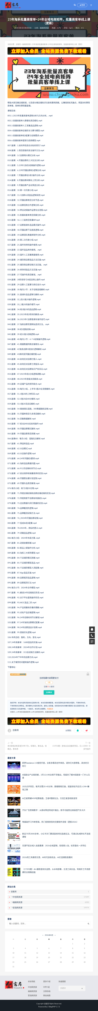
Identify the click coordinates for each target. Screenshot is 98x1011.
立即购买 (49, 692)
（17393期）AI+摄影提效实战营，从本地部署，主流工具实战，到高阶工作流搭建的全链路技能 (56, 870)
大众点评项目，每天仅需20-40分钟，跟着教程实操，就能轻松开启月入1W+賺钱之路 (55, 788)
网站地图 (46, 995)
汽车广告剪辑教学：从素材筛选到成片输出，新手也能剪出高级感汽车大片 (53, 810)
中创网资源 (32, 987)
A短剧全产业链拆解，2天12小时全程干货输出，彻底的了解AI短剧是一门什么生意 (56, 776)
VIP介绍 (46, 987)
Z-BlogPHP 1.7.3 (53, 1007)
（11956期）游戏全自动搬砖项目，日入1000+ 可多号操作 (70, 747)
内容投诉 (50, 709)
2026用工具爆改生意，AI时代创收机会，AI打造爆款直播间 (47, 857)
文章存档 (46, 991)
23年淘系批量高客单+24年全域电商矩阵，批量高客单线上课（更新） (40, 712)
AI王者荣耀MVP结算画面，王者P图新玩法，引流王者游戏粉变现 (49, 798)
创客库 (18, 44)
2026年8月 (49, 935)
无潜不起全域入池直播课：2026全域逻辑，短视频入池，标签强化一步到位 (54, 846)
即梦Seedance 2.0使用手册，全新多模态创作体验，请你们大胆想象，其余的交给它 (55, 764)
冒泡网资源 (32, 995)
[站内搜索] (74, 5)
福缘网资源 (44, 28)
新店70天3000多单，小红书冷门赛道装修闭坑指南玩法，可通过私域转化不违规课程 (56, 835)
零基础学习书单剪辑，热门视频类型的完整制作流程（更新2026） (50, 822)
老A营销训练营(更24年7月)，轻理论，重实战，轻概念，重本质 (27, 747)
